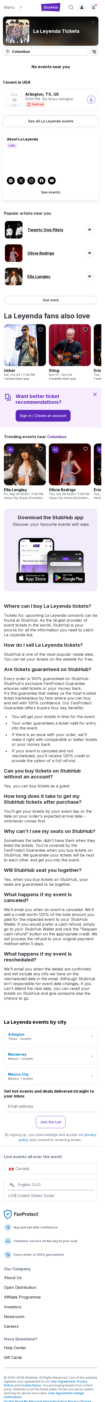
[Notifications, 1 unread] (93, 7)
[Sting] (70, 352)
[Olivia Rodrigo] (70, 471)
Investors (12, 1306)
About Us (13, 1277)
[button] (19, 7)
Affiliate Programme (22, 1297)
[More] (93, 21)
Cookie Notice (30, 1385)
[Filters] (94, 51)
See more (51, 300)
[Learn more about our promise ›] (21, 1214)
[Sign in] (82, 7)
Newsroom (14, 1316)
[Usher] (25, 352)
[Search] (71, 7)
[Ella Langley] (25, 471)
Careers (11, 1326)
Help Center (15, 1347)
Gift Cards (13, 1357)
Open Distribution (20, 1287)
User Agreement (63, 1381)
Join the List (50, 1122)
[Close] (95, 394)
